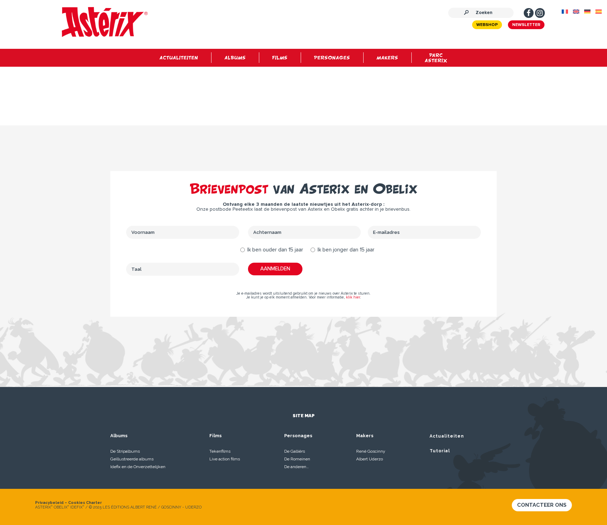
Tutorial (440, 450)
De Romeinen (297, 459)
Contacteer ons (542, 505)
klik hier (353, 297)
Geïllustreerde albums (132, 459)
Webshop (487, 25)
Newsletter (526, 25)
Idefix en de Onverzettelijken (137, 466)
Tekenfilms (219, 451)
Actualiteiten (447, 436)
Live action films (224, 459)
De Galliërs (294, 451)
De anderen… (296, 466)
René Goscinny (370, 451)
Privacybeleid (49, 502)
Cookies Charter (85, 502)
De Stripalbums (125, 451)
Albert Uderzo (369, 459)
